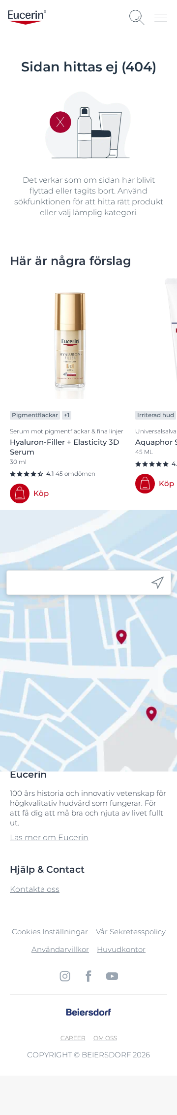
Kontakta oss (34, 889)
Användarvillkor (60, 949)
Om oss (105, 1038)
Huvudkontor (121, 949)
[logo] (27, 17)
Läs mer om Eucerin (49, 837)
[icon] (157, 583)
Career (73, 1038)
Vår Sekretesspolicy (131, 931)
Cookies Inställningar (50, 931)
